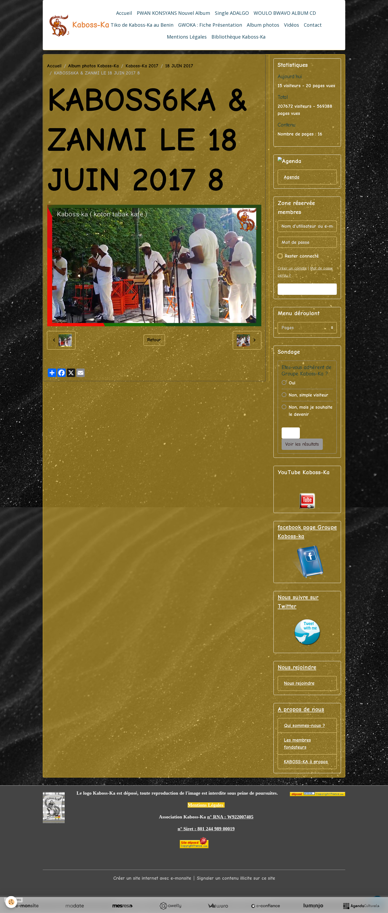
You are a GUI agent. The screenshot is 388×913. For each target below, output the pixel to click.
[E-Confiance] (265, 906)
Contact (313, 25)
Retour (154, 340)
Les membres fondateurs (297, 743)
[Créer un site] (27, 906)
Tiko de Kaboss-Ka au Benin (142, 25)
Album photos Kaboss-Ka (93, 66)
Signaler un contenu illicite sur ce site (236, 878)
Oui (292, 383)
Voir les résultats (302, 444)
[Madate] (74, 906)
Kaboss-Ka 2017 (142, 66)
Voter (290, 433)
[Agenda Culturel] (361, 906)
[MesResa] (122, 906)
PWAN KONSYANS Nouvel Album (173, 13)
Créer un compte (292, 268)
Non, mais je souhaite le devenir (310, 410)
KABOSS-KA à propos (306, 762)
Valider (307, 289)
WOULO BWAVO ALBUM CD (285, 13)
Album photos (263, 25)
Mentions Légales (187, 37)
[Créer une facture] (218, 906)
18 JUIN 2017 (179, 66)
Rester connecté (302, 256)
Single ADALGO (232, 13)
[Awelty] (170, 906)
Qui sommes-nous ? (304, 725)
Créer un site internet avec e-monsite (152, 878)
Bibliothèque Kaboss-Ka (238, 37)
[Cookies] (11, 902)
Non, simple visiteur (308, 395)
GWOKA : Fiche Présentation (210, 25)
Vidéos (291, 25)
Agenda (291, 177)
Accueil (124, 13)
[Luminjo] (313, 906)
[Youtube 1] (307, 501)
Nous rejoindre (299, 683)
